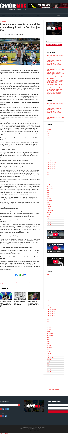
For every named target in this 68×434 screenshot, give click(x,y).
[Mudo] (60, 237)
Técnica (48, 216)
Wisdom (49, 222)
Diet (48, 149)
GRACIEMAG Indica (51, 165)
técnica (48, 214)
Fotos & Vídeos (50, 157)
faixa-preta (21, 282)
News (48, 194)
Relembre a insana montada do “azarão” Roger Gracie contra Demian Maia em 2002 (55, 74)
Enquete (49, 153)
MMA (48, 190)
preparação (31, 282)
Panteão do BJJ (19, 15)
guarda (48, 171)
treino (36, 282)
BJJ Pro (6, 282)
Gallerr (48, 159)
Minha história (50, 186)
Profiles (49, 204)
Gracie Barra (49, 161)
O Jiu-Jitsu (10, 15)
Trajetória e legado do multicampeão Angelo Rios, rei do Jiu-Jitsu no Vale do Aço (55, 69)
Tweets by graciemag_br (53, 389)
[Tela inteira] (62, 237)
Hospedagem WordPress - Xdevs (34, 430)
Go (19, 404)
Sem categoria (50, 210)
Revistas (49, 206)
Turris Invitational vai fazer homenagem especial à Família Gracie (54, 65)
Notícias (49, 198)
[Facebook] (6, 409)
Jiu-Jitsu (49, 180)
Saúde (48, 208)
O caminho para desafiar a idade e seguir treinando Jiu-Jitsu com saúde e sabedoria (54, 60)
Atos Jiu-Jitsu (50, 143)
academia (49, 131)
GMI (27, 15)
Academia (49, 129)
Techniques (49, 212)
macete (48, 184)
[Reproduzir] (48, 237)
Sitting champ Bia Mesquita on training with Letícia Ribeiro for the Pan (33, 304)
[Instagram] (3, 409)
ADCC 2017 (49, 135)
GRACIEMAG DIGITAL (35, 15)
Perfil (48, 202)
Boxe (48, 147)
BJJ (48, 145)
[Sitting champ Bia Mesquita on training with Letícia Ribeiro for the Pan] (34, 296)
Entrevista (49, 155)
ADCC (48, 133)
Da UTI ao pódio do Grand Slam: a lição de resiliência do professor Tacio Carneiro (54, 94)
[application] (55, 234)
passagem (49, 200)
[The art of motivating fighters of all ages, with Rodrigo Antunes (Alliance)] (6, 296)
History (48, 172)
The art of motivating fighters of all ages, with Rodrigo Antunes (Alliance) (5, 304)
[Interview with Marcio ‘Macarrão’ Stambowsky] (20, 296)
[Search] (66, 15)
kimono (26, 282)
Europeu (16, 282)
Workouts (49, 224)
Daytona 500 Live (4, 433)
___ (48, 127)
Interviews (3, 21)
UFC (48, 220)
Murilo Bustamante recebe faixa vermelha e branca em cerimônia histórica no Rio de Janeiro (54, 89)
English (48, 151)
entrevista (11, 282)
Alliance (48, 137)
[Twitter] (8, 409)
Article (48, 139)
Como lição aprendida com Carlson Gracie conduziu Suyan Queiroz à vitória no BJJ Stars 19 (55, 81)
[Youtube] (1, 409)
